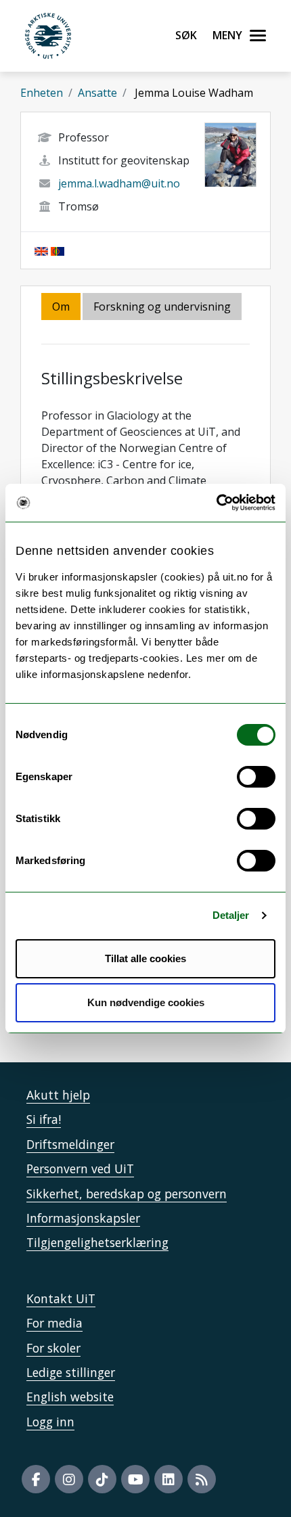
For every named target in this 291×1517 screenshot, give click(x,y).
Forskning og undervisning (162, 306)
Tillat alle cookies (145, 958)
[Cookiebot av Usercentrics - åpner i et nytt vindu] (216, 503)
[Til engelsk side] (41, 250)
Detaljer (231, 915)
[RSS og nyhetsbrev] (201, 1479)
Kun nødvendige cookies (145, 1002)
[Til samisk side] (57, 250)
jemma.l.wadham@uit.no (119, 183)
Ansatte (97, 92)
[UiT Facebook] (36, 1479)
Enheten (41, 92)
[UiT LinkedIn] (168, 1479)
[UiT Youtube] (135, 1479)
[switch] (256, 777)
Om (61, 306)
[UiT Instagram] (69, 1479)
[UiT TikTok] (102, 1479)
